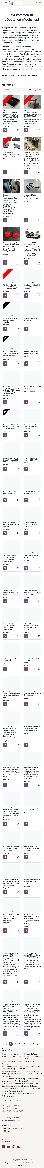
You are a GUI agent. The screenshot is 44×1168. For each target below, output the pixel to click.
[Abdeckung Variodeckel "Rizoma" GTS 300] (32, 378)
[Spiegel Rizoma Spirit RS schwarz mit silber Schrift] (32, 871)
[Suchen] (30, 90)
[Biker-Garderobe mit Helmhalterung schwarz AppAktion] (32, 838)
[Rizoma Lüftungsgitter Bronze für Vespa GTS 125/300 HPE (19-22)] (11, 449)
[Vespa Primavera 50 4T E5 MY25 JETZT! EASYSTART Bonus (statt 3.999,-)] (11, 906)
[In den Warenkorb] (5, 130)
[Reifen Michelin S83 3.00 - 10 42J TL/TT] (11, 482)
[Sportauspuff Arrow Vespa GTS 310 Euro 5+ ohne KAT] (11, 514)
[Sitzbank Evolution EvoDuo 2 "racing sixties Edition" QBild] (32, 582)
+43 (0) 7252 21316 (12, 1118)
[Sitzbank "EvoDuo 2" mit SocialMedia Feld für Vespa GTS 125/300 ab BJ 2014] (32, 615)
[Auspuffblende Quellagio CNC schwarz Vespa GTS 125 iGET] (11, 838)
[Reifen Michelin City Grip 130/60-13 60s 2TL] (32, 309)
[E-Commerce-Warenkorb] (36, 3)
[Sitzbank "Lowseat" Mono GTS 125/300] (32, 547)
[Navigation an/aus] (40, 3)
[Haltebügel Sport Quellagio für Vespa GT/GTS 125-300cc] (32, 186)
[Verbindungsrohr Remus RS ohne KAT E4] (11, 650)
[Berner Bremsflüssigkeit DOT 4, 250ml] (32, 799)
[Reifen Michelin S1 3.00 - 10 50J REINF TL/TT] (32, 482)
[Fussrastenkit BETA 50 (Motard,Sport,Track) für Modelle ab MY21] (32, 683)
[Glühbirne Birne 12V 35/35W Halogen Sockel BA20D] (11, 582)
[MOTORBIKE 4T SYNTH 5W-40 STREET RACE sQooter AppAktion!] (32, 718)
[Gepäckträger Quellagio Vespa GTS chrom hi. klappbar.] (32, 276)
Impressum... (6, 1142)
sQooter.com (6, 1056)
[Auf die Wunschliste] (18, 130)
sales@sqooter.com (12, 1120)
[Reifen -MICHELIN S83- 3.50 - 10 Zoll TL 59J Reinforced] (32, 514)
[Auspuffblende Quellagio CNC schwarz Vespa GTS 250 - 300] (32, 416)
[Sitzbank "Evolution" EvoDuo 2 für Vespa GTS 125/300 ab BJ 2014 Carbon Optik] (11, 547)
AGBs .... (5, 1139)
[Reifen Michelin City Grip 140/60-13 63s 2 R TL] (32, 343)
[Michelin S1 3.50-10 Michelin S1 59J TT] (32, 449)
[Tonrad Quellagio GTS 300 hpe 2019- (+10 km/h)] (32, 650)
